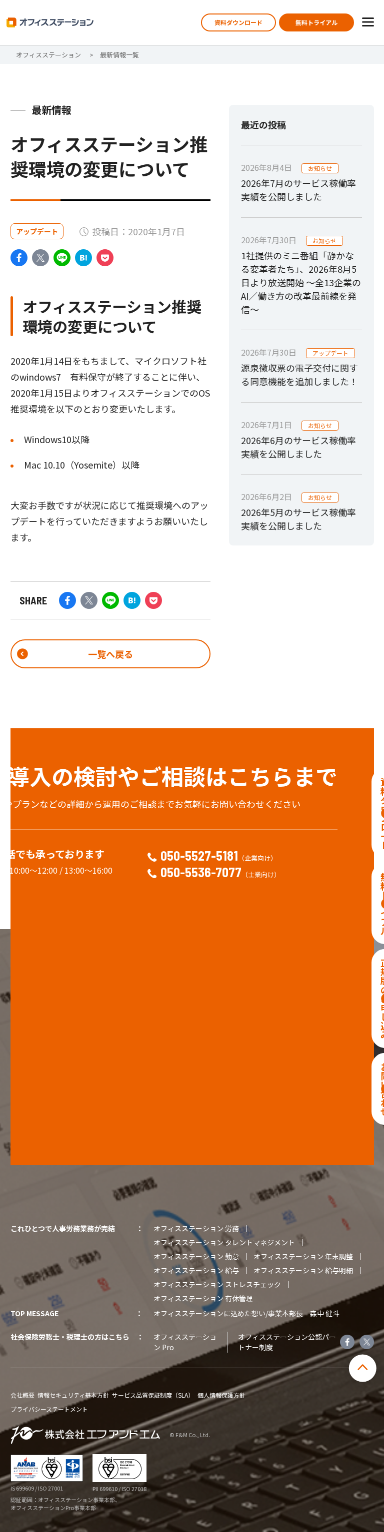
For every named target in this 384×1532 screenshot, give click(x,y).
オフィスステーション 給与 (196, 1270)
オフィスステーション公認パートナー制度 (287, 1342)
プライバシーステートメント (49, 1409)
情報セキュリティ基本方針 (73, 1395)
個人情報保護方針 (222, 1395)
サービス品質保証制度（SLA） (153, 1395)
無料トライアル (317, 22)
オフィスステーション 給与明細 (303, 1270)
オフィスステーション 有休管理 (203, 1298)
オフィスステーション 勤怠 (196, 1256)
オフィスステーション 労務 (196, 1228)
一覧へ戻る (110, 653)
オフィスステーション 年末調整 (303, 1256)
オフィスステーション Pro (185, 1342)
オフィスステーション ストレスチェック (217, 1284)
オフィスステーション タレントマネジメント (224, 1242)
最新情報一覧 (119, 54)
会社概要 (22, 1395)
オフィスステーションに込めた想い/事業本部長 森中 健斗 (247, 1313)
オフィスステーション (48, 54)
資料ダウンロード (238, 22)
